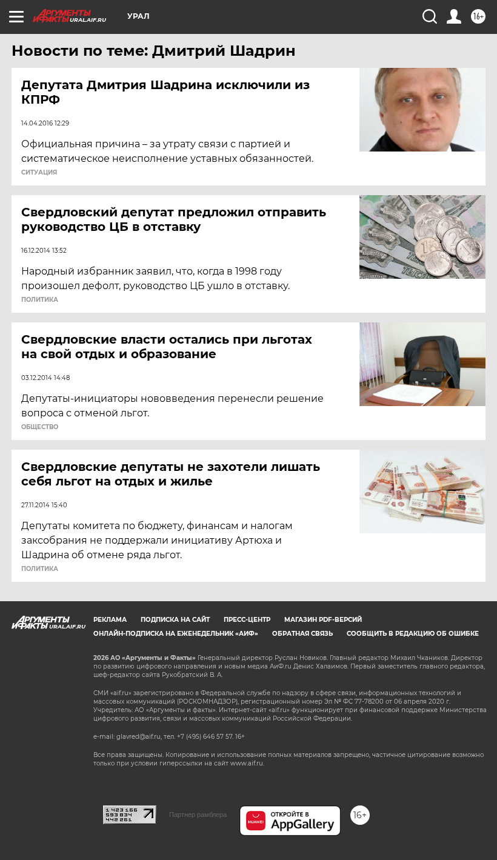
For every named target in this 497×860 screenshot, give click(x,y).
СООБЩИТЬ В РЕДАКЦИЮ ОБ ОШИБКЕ (413, 634)
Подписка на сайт (175, 620)
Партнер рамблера (198, 814)
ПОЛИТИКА (39, 300)
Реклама (110, 620)
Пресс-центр (247, 620)
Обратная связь (302, 634)
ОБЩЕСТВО (39, 427)
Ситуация (39, 173)
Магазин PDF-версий (323, 620)
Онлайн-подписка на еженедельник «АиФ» (175, 634)
